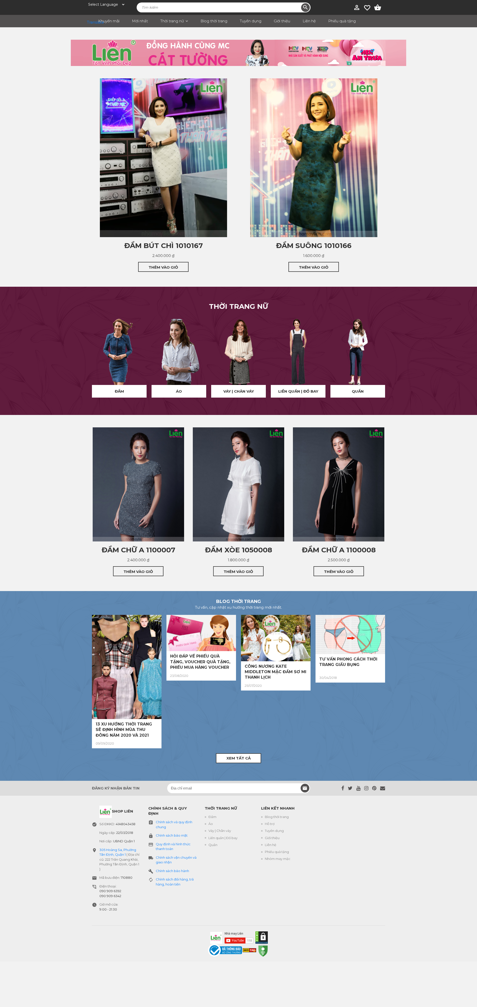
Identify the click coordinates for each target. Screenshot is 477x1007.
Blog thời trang (213, 21)
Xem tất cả (238, 758)
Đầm (119, 391)
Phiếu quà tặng (342, 21)
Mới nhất (140, 21)
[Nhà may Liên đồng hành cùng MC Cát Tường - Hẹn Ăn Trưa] (238, 53)
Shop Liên (122, 811)
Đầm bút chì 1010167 (163, 245)
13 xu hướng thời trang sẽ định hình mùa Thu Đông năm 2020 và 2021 (124, 730)
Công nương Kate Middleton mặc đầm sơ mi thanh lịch (275, 672)
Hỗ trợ (270, 824)
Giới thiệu (282, 21)
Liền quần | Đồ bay (298, 391)
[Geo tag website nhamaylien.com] (249, 950)
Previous (82, 358)
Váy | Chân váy (238, 391)
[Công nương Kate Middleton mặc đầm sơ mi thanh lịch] (276, 638)
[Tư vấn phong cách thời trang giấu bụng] (350, 634)
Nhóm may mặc (277, 859)
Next (395, 358)
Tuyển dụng (250, 21)
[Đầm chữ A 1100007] (138, 484)
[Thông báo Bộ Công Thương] (225, 950)
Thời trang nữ (172, 21)
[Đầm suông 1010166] (313, 157)
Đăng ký (305, 788)
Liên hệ (309, 21)
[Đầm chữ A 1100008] (338, 484)
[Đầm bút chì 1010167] (163, 157)
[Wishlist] (367, 7)
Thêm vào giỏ (163, 267)
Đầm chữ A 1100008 (339, 550)
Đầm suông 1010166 (314, 245)
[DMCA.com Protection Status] (260, 937)
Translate (90, 22)
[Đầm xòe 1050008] (238, 484)
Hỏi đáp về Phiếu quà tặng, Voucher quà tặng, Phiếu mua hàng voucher (200, 662)
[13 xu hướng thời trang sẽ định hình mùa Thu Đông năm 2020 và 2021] (126, 667)
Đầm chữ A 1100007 (138, 550)
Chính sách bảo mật (172, 835)
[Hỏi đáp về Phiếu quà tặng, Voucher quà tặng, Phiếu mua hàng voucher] (201, 633)
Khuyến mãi (108, 21)
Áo (179, 391)
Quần (358, 391)
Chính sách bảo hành (172, 871)
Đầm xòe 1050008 (238, 550)
